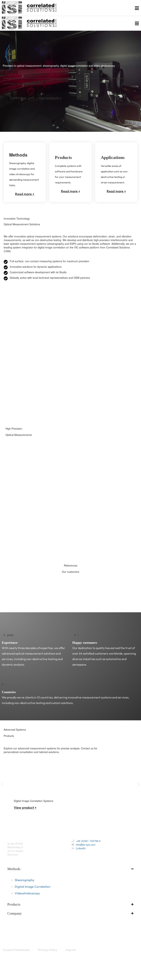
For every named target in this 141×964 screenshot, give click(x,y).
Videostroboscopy (23, 543)
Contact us (18, 98)
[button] (2, 784)
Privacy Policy (47, 950)
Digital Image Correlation (27, 515)
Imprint (71, 950)
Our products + (50, 98)
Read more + (24, 194)
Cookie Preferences (16, 950)
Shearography (21, 488)
